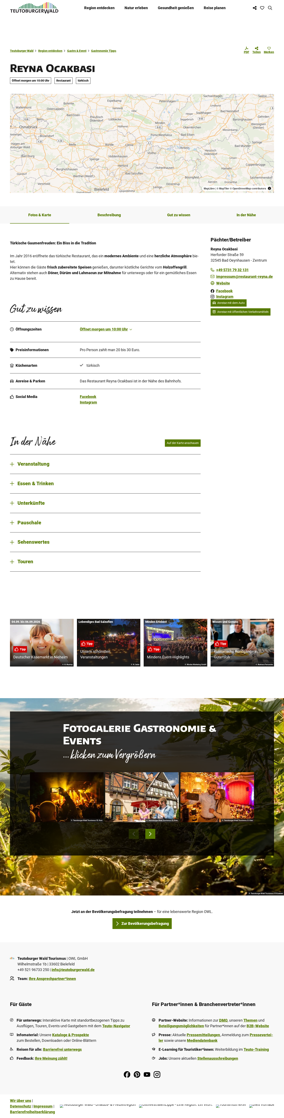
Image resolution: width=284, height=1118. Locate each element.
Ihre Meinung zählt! (51, 1058)
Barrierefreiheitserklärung (32, 1112)
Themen (250, 1020)
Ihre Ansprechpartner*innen (52, 978)
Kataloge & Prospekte (70, 1035)
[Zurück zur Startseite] (34, 8)
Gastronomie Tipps (103, 50)
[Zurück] (134, 834)
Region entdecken (99, 8)
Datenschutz (20, 1106)
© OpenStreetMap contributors (248, 188)
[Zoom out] (15, 105)
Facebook (88, 396)
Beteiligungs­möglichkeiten (181, 1026)
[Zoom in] (15, 99)
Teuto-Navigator (116, 1026)
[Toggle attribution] (269, 188)
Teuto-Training (256, 1049)
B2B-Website (258, 1026)
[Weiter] (150, 834)
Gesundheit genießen (176, 8)
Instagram (88, 402)
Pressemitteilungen (203, 1035)
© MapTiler (223, 188)
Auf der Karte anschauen (183, 443)
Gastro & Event (76, 50)
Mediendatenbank (202, 1040)
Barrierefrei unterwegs (62, 1049)
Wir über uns (20, 1100)
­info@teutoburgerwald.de (73, 970)
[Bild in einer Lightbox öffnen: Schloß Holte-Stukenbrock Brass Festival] (67, 797)
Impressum (43, 1106)
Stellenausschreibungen (217, 1058)
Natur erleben (136, 8)
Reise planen (215, 8)
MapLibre (209, 188)
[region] (142, 143)
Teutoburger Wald (21, 50)
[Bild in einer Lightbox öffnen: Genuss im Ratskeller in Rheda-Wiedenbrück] (142, 797)
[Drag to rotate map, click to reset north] (15, 111)
